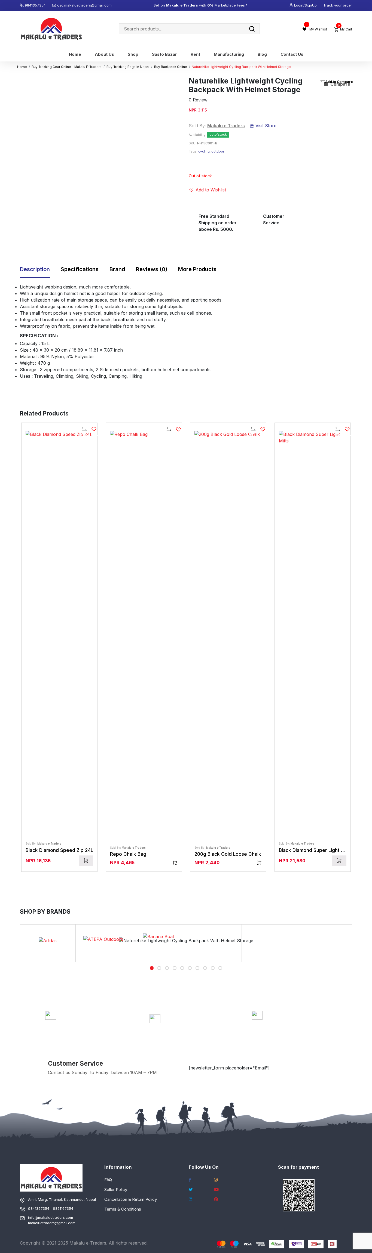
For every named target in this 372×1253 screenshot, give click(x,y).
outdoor (217, 151)
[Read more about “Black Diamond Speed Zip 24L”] (86, 860)
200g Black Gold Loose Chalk (227, 854)
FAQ (108, 1179)
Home (75, 54)
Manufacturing (229, 54)
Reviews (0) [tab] (151, 269)
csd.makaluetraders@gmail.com (84, 5)
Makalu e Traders (226, 125)
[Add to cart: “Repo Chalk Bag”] (175, 863)
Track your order (337, 5)
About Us (104, 54)
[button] (207, 190)
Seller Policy (115, 1189)
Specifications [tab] (80, 269)
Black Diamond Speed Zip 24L (59, 850)
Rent (195, 54)
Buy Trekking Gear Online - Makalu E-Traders (67, 67)
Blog (262, 54)
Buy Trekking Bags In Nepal (128, 67)
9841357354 (36, 5)
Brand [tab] (117, 269)
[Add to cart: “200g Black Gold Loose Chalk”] (259, 863)
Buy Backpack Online (170, 67)
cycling (204, 151)
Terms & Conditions (122, 1209)
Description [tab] (35, 269)
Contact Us (291, 54)
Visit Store (265, 125)
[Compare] (84, 429)
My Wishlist (318, 29)
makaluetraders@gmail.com (51, 1223)
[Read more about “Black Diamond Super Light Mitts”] (339, 860)
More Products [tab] (197, 269)
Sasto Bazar (164, 54)
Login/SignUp (305, 5)
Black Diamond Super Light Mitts (315, 850)
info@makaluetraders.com (50, 1217)
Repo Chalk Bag (128, 854)
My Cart (345, 29)
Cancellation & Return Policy (130, 1199)
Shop (133, 54)
